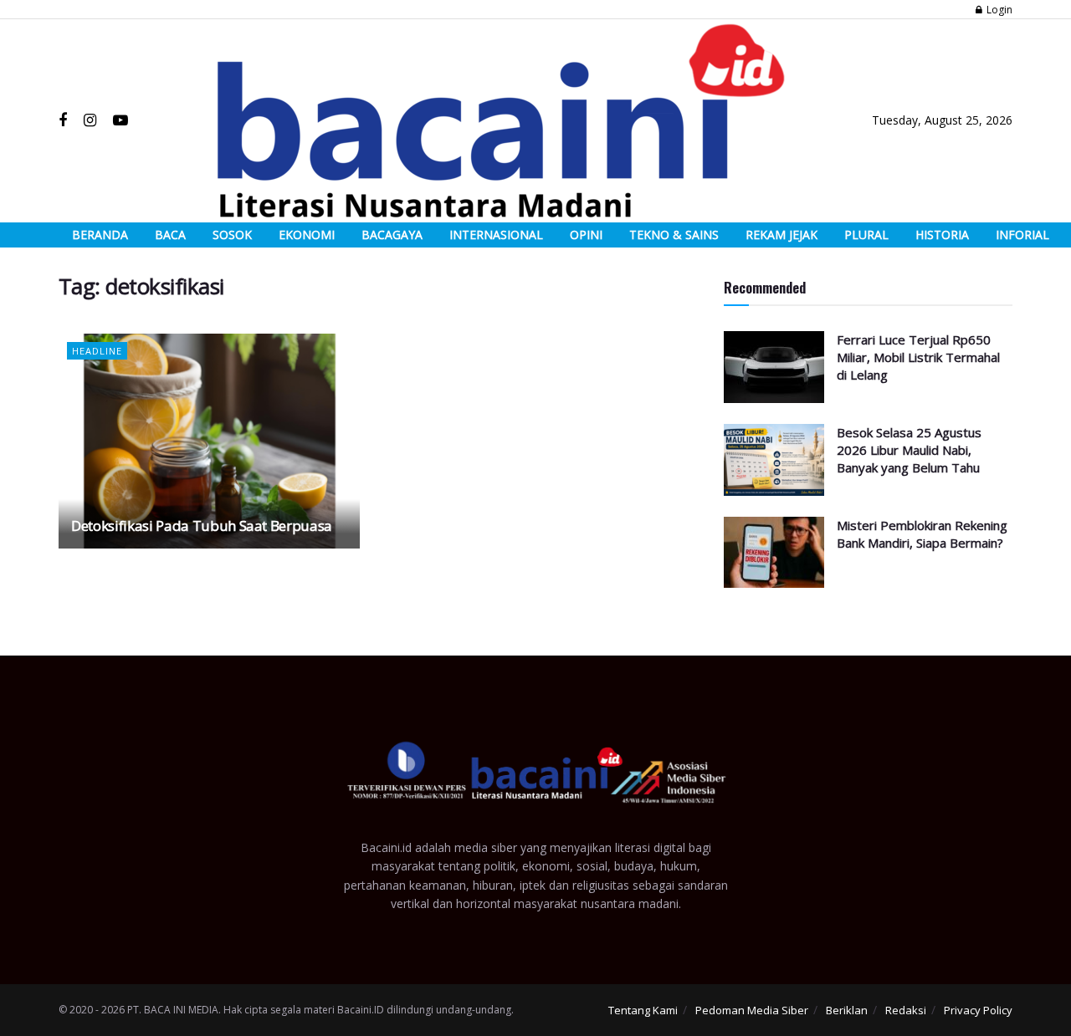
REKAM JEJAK (781, 234)
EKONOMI (307, 234)
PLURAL (866, 234)
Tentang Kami (643, 1010)
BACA (170, 234)
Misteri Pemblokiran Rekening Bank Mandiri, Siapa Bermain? (922, 534)
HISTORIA (942, 234)
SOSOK (232, 234)
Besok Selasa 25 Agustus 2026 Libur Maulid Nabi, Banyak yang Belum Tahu (909, 450)
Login (998, 10)
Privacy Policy (978, 1010)
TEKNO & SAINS (674, 234)
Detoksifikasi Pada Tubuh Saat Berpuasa (201, 525)
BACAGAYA (392, 234)
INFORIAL (1022, 234)
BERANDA (100, 234)
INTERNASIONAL (496, 234)
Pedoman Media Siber (751, 1010)
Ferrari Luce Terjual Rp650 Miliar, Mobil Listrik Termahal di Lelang (918, 357)
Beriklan (847, 1010)
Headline (97, 350)
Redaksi (905, 1010)
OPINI (586, 234)
